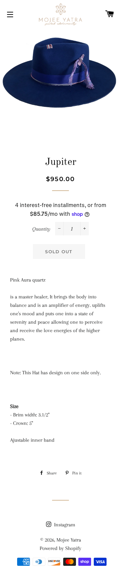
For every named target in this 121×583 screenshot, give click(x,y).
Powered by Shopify (60, 548)
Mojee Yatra (68, 540)
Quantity (41, 229)
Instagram (64, 525)
